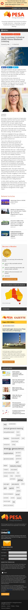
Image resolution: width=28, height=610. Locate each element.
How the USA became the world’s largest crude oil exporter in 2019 (18, 382)
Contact (8, 606)
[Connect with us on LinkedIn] (5, 532)
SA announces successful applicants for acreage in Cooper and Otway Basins (18, 405)
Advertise (3, 606)
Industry (17, 34)
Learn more (9, 589)
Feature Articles (7, 34)
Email (3, 558)
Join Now (24, 8)
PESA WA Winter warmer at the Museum (17, 396)
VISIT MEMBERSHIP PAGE (10, 279)
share (4, 67)
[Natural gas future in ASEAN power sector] (5, 202)
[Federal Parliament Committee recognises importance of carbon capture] (5, 233)
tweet (16, 67)
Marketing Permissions (7, 562)
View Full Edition (8, 362)
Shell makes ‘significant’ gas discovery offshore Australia (17, 374)
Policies (13, 606)
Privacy (17, 606)
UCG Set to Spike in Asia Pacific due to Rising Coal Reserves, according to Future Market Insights (17, 223)
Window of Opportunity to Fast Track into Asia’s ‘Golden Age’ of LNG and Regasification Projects (18, 212)
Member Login (17, 8)
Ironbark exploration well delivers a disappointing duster (18, 412)
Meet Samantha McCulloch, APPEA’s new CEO (18, 389)
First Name (4, 552)
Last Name (3, 555)
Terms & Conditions (5, 608)
